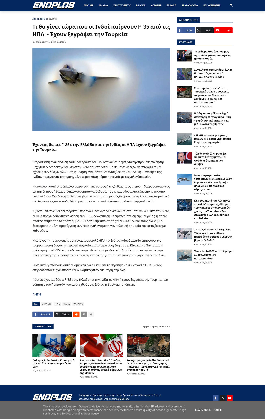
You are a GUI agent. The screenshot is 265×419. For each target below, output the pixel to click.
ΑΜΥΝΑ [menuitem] (103, 5)
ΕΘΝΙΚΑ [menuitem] (141, 5)
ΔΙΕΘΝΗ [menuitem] (156, 5)
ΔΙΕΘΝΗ (53, 18)
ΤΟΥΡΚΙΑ (78, 304)
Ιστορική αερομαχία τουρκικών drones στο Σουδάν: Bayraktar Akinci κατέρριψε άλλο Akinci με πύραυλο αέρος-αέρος (213, 182)
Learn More (203, 410)
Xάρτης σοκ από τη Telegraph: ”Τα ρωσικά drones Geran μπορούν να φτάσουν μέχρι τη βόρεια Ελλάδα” (213, 235)
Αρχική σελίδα (39, 18)
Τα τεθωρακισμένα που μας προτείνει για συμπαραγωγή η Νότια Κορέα (212, 55)
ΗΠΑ (57, 304)
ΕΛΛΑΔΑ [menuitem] (171, 5)
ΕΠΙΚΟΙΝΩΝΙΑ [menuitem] (212, 5)
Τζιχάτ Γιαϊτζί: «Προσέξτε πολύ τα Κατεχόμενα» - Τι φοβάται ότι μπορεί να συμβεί (210, 159)
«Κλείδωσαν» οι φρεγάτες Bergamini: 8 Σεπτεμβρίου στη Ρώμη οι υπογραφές (212, 139)
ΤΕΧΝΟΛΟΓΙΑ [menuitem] (190, 5)
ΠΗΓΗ (36, 294)
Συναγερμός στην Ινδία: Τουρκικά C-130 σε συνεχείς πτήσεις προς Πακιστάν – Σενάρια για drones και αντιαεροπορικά (148, 365)
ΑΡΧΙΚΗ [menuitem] (88, 5)
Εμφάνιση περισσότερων (156, 326)
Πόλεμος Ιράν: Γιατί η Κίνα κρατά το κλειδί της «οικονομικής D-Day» (53, 363)
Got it (218, 410)
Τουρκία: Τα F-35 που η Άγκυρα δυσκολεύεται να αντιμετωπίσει (213, 255)
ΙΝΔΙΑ (67, 304)
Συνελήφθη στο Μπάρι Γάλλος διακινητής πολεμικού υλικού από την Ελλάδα (213, 73)
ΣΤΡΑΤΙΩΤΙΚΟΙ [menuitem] (122, 5)
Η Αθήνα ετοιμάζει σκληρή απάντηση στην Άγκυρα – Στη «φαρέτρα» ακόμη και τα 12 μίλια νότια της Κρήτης (212, 118)
